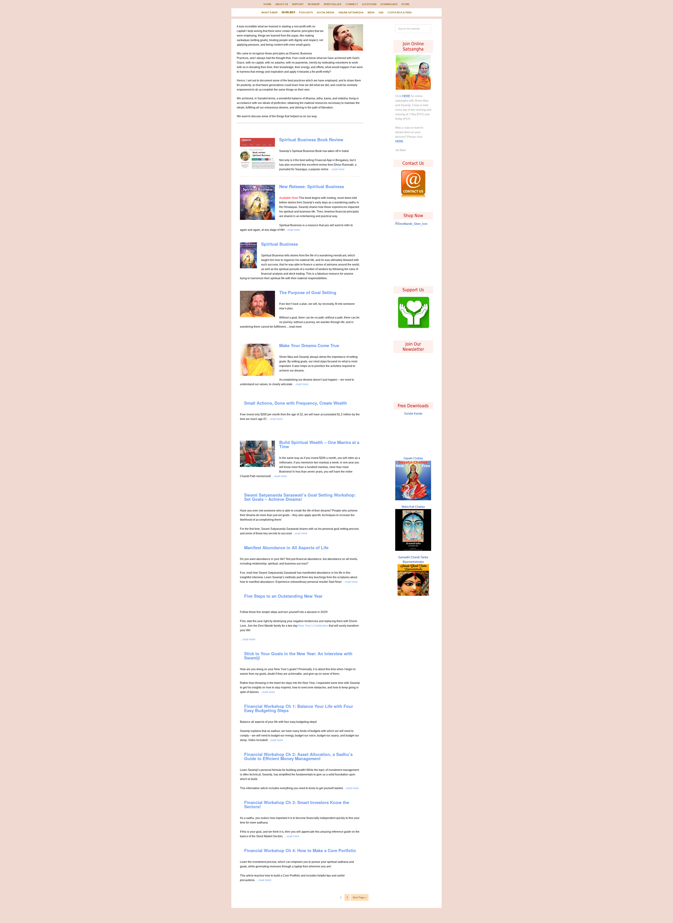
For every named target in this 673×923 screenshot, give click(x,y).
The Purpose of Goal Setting (307, 292)
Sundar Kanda (413, 413)
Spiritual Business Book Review (311, 139)
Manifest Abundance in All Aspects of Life (286, 547)
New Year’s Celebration (313, 625)
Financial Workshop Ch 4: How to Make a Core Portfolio (300, 850)
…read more (337, 169)
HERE (406, 96)
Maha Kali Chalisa (413, 506)
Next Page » (359, 897)
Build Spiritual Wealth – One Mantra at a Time (319, 444)
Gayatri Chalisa (413, 458)
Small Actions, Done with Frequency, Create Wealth (295, 403)
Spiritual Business (279, 244)
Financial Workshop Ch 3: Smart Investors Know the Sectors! (296, 804)
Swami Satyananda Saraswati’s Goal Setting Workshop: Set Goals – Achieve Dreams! (300, 497)
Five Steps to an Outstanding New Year (283, 596)
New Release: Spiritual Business (311, 186)
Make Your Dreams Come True (309, 345)
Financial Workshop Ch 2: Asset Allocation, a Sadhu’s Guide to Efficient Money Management (298, 756)
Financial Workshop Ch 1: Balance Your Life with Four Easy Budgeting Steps (298, 708)
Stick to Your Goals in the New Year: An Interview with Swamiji (298, 655)
